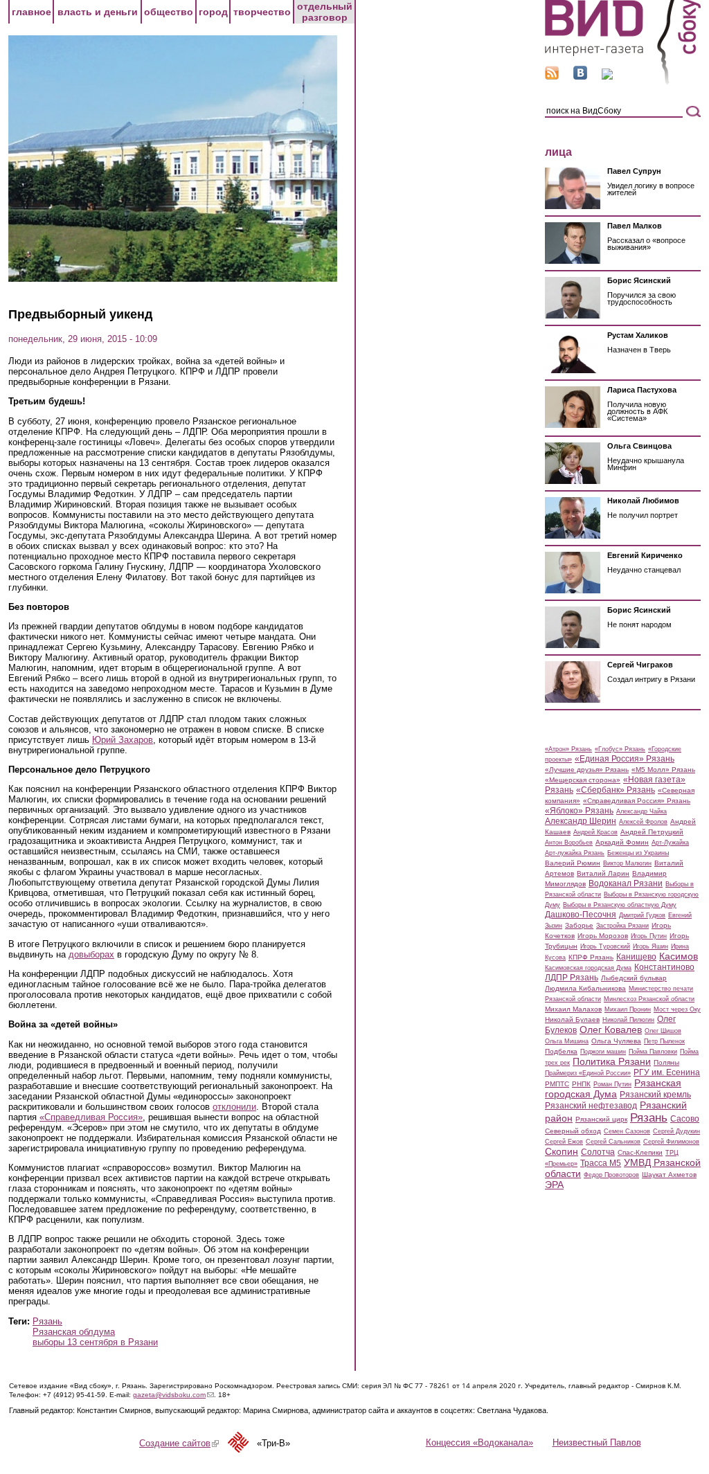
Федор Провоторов (611, 1174)
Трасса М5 (600, 1163)
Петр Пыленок (664, 1041)
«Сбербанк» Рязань (615, 790)
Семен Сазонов (627, 1131)
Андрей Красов (595, 832)
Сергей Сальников (613, 1141)
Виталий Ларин (603, 873)
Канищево (636, 957)
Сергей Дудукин (676, 1131)
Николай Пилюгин (628, 1019)
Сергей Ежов (564, 1141)
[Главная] (623, 82)
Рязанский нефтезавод (591, 1106)
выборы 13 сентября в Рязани (95, 1342)
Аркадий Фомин (622, 842)
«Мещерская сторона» (582, 780)
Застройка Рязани (622, 925)
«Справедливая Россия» (91, 1117)
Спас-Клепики (640, 1152)
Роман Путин (612, 1084)
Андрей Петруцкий (651, 832)
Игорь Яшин (650, 946)
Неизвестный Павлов (597, 1442)
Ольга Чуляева (616, 1041)
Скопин (561, 1151)
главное (31, 11)
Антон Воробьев (569, 842)
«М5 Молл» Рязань (663, 769)
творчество (262, 11)
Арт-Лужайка (670, 842)
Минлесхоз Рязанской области (649, 999)
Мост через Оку (677, 1009)
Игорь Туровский (605, 946)
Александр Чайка (641, 811)
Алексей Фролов (643, 821)
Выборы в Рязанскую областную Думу (619, 904)
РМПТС (557, 1084)
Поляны (666, 1062)
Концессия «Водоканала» (479, 1442)
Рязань (47, 1321)
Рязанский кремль (655, 1094)
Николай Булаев (572, 1019)
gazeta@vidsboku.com (173, 1395)
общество (168, 11)
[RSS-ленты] (552, 76)
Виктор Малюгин (627, 863)
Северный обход (573, 1131)
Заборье (579, 925)
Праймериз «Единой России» (588, 1073)
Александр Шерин (580, 821)
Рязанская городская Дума (613, 1088)
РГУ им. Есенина (667, 1072)
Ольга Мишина (567, 1041)
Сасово (684, 1119)
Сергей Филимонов (671, 1141)
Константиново (664, 967)
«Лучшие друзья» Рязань (587, 769)
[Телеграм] (607, 76)
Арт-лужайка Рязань (574, 853)
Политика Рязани (612, 1061)
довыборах (91, 954)
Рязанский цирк (601, 1119)
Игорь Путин (649, 936)
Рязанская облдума (74, 1332)
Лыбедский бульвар (634, 978)
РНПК (581, 1084)
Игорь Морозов (602, 936)
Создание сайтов (179, 1443)
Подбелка (561, 1051)
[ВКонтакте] (580, 76)
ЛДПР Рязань (571, 977)
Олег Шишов (663, 1030)
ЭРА (554, 1184)
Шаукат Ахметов (669, 1174)
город (213, 11)
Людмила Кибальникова (585, 988)
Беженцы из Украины (638, 853)
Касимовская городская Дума (588, 967)
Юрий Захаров (122, 740)
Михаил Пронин (627, 1009)
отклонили (234, 1107)
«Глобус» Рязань (620, 749)
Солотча (598, 1152)
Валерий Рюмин (572, 863)
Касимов (678, 956)
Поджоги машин (603, 1051)
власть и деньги (97, 11)
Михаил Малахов (573, 1009)
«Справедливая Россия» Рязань (636, 801)
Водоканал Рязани (626, 883)
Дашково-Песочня (580, 914)
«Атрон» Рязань (568, 749)
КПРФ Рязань (590, 957)
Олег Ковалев (611, 1029)
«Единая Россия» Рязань (624, 759)
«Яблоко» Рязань (579, 811)
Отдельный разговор (324, 12)
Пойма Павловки (653, 1051)
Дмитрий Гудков (642, 915)
